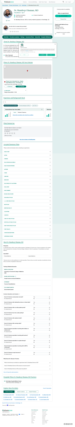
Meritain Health (8, 208)
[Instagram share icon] (66, 424)
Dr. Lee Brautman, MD (31, 397)
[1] (10, 31)
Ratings (22, 37)
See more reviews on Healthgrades (27, 139)
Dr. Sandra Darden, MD (43, 397)
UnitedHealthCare (8, 236)
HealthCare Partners (9, 165)
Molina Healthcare (8, 194)
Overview (6, 37)
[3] (14, 31)
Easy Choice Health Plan (10, 225)
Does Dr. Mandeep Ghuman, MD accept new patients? (15, 368)
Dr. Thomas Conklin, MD (9, 394)
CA (20, 5)
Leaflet (41, 78)
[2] (12, 31)
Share (9, 20)
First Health (7, 229)
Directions (10, 86)
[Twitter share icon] (70, 424)
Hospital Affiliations (46, 37)
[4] (16, 31)
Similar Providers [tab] (9, 391)
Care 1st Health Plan (9, 218)
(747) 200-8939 (21, 86)
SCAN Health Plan (8, 197)
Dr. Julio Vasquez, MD (44, 399)
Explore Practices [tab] (32, 391)
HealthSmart (7, 190)
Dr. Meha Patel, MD (46, 394)
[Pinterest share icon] (72, 424)
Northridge (24, 5)
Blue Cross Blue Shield (9, 162)
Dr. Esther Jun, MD (7, 397)
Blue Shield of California (10, 183)
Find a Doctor (5, 5)
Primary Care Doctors (13, 5)
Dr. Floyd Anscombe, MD (35, 394)
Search (63, 2)
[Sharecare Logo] (9, 2)
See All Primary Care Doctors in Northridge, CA (12, 403)
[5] (18, 31)
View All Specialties (47, 388)
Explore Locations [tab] (21, 391)
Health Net (6, 151)
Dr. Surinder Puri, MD (8, 399)
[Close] (55, 44)
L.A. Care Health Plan (9, 201)
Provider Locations (14, 37)
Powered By (4, 405)
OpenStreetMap (45, 78)
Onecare (6, 176)
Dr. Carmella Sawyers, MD (19, 397)
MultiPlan (6, 204)
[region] (38, 50)
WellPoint (6, 186)
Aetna (5, 155)
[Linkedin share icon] (68, 424)
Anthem (6, 169)
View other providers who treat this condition (23, 115)
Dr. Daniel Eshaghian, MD (20, 399)
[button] (19, 294)
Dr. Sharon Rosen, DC (32, 399)
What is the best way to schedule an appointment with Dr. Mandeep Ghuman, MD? (21, 362)
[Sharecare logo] (15, 410)
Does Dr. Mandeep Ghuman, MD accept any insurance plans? (17, 365)
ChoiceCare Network (9, 232)
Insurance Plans (30, 37)
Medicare (6, 179)
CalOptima (6, 211)
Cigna (5, 172)
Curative (6, 215)
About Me (37, 37)
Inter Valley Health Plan (10, 222)
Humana (6, 158)
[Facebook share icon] (64, 424)
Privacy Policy (27, 50)
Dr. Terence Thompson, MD (21, 394)
